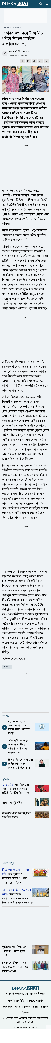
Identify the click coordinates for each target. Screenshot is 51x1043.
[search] (40, 4)
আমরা (35, 1006)
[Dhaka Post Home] (25, 988)
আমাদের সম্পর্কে (22, 1006)
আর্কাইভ (44, 1006)
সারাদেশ (5, 27)
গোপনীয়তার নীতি (15, 1000)
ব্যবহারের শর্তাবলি (35, 1000)
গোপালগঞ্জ (16, 27)
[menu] (46, 4)
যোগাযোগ (8, 1006)
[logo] (15, 4)
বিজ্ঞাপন (25, 1012)
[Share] (22, 61)
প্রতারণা (7, 667)
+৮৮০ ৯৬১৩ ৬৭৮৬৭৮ (27, 1027)
